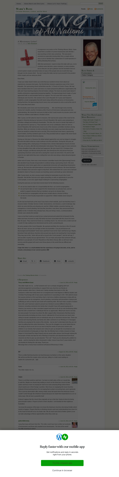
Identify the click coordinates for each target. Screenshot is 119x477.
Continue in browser (62, 470)
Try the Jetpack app (62, 463)
